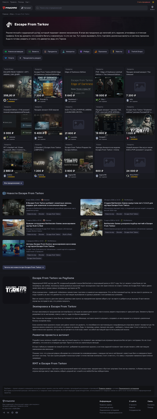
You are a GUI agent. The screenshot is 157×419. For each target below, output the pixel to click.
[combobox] (91, 8)
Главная (5, 14)
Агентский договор (106, 407)
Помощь (21, 2)
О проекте (132, 405)
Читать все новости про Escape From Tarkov (22, 267)
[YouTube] (16, 412)
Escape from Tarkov (53, 214)
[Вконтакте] (8, 412)
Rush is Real (67, 234)
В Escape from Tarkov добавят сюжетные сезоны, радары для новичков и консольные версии (48, 204)
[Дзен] (12, 412)
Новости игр (31, 214)
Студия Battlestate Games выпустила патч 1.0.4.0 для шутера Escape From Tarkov (128, 204)
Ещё (27, 2)
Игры (12, 14)
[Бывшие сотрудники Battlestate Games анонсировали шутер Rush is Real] (14, 227)
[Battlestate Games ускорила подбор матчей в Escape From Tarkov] (91, 227)
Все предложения (12, 183)
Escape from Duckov (34, 258)
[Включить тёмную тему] (153, 2)
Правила (13, 2)
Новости (6, 2)
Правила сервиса (105, 388)
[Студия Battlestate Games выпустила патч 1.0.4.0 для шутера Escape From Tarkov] (91, 207)
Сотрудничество (135, 410)
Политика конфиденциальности (111, 413)
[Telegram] (4, 412)
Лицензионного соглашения (129, 388)
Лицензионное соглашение (109, 410)
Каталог (27, 8)
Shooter (41, 214)
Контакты (151, 405)
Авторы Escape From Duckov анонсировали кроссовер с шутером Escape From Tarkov (51, 245)
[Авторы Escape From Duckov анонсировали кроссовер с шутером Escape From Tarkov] (14, 248)
